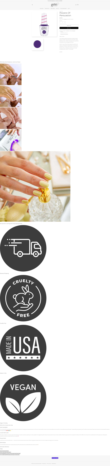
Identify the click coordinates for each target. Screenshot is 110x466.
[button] (32, 5)
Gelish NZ (34, 463)
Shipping (65, 19)
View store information (64, 34)
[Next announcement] (78, 1)
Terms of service (49, 463)
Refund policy (44, 463)
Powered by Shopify (38, 463)
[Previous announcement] (32, 1)
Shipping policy (54, 463)
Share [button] (61, 51)
